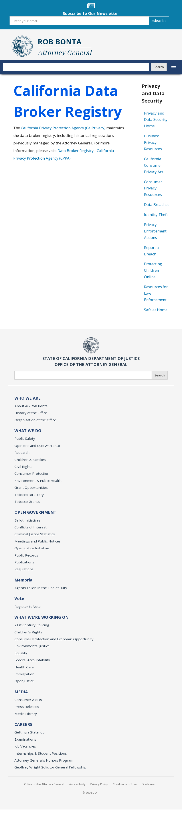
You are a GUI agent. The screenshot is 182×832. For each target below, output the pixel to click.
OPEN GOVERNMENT (35, 512)
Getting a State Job (29, 732)
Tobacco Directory (29, 494)
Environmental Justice (32, 646)
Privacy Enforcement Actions (155, 231)
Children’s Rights (28, 632)
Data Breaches (156, 204)
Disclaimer (149, 784)
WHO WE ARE (27, 398)
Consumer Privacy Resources (153, 188)
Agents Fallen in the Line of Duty (40, 587)
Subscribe (159, 20)
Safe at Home (156, 309)
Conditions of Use (125, 784)
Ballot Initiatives (27, 520)
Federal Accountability (32, 660)
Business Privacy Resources (153, 142)
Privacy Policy (99, 784)
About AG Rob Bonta (30, 406)
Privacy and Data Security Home (156, 120)
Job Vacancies (25, 746)
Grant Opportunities (31, 487)
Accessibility (77, 784)
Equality (20, 653)
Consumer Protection (31, 473)
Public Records (26, 555)
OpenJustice (24, 681)
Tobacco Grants (27, 501)
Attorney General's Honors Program (43, 760)
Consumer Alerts (28, 699)
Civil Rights (23, 466)
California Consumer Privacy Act (153, 165)
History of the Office (30, 413)
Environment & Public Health (37, 480)
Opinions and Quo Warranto (37, 445)
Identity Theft (156, 214)
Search (159, 67)
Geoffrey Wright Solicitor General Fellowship (50, 767)
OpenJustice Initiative (31, 548)
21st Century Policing (31, 625)
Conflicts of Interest (30, 527)
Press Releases (26, 706)
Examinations (25, 739)
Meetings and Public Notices (37, 541)
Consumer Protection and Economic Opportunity (53, 639)
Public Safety (24, 438)
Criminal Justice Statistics (34, 534)
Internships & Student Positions (40, 753)
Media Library (25, 713)
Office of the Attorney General (44, 784)
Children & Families (30, 459)
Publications (24, 562)
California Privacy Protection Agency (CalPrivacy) (63, 127)
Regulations (24, 569)
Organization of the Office (35, 420)
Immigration (24, 674)
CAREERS (23, 724)
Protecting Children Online (153, 270)
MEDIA (21, 691)
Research (22, 452)
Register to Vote (27, 606)
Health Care (24, 667)
